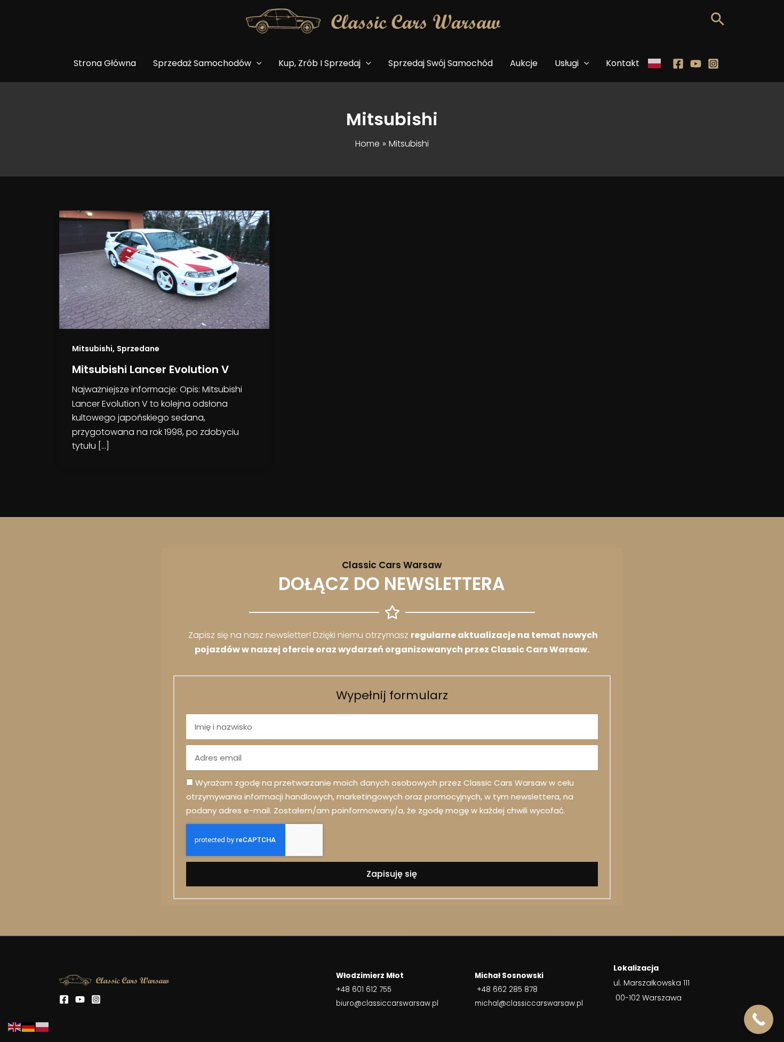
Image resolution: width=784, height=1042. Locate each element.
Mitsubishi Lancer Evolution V (150, 369)
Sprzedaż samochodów (202, 63)
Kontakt (622, 63)
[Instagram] (713, 63)
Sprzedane (138, 348)
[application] (256, 63)
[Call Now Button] (758, 1019)
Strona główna (105, 63)
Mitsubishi (92, 348)
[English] (15, 1027)
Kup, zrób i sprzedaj (319, 63)
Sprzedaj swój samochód (440, 63)
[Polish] (655, 63)
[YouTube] (80, 999)
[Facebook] (678, 63)
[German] (29, 1027)
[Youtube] (695, 63)
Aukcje (524, 63)
